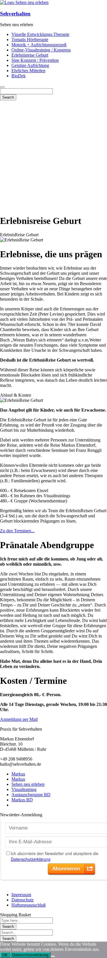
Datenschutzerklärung (30, 955)
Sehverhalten (15, 14)
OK (5, 955)
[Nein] (53, 956)
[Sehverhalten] (24, 2)
